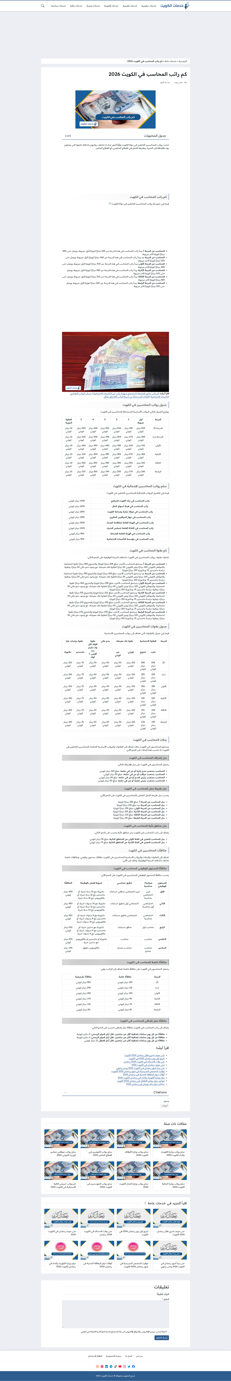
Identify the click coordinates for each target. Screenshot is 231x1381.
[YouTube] (120, 1366)
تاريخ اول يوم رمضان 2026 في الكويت (147, 1058)
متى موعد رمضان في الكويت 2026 (148, 1064)
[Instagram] (124, 1366)
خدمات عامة (170, 61)
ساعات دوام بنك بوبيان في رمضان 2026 (145, 1084)
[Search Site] (42, 6)
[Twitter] (129, 1366)
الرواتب (165, 1105)
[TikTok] (115, 1366)
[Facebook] (133, 1366)
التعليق (165, 1299)
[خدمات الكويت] (175, 5)
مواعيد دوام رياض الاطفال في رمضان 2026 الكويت (141, 1080)
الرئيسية (183, 61)
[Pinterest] (102, 1366)
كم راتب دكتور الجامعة (148, 393)
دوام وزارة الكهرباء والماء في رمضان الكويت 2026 (141, 1077)
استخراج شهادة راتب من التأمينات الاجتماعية (114, 393)
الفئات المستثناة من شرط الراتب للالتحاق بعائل (126, 396)
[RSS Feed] (97, 1366)
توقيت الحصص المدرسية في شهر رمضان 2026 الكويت (138, 1071)
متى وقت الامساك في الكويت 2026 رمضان (144, 1061)
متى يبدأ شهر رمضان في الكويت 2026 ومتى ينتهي (140, 1068)
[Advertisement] (115, 33)
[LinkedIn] (106, 1366)
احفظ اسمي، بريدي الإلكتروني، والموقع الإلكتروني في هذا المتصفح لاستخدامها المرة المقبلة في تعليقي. (123, 1331)
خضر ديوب (178, 82)
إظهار (68, 135)
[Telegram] (111, 1366)
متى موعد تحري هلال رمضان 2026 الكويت (144, 1055)
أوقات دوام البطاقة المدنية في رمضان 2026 (144, 1074)
